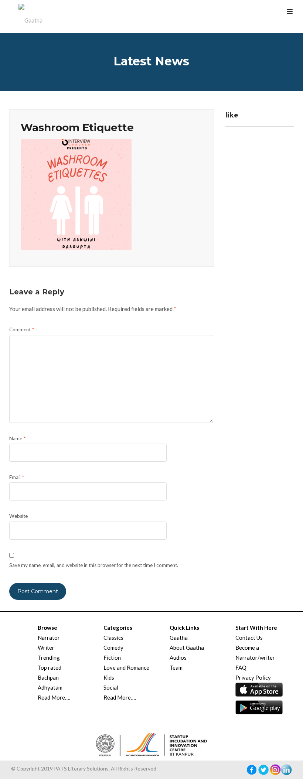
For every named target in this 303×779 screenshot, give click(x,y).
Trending (49, 657)
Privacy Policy (253, 677)
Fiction (112, 657)
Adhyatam (50, 687)
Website (18, 516)
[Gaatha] (29, 16)
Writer (46, 647)
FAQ (240, 667)
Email (16, 477)
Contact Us (249, 637)
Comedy (113, 647)
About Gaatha (187, 647)
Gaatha (179, 637)
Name (17, 438)
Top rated (49, 667)
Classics (113, 637)
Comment (21, 329)
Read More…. (54, 697)
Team (176, 667)
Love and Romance (126, 667)
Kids (108, 677)
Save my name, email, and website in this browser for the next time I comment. (93, 565)
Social (110, 687)
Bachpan (48, 677)
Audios (178, 657)
